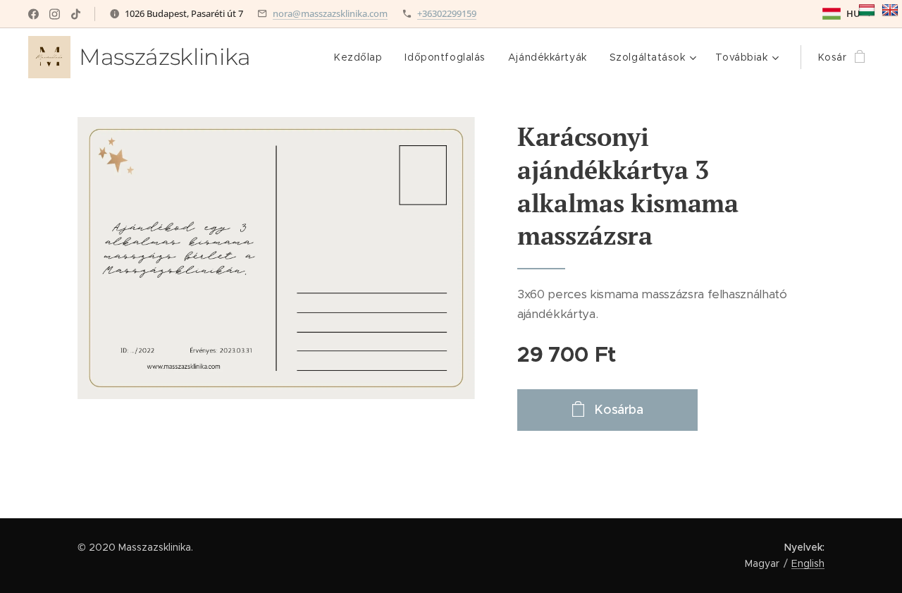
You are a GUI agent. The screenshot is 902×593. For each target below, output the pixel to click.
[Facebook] (33, 14)
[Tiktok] (76, 14)
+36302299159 (446, 13)
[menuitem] (361, 57)
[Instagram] (54, 14)
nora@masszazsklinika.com (330, 13)
